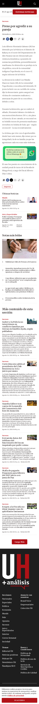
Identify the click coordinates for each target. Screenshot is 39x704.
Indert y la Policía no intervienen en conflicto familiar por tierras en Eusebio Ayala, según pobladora (17, 326)
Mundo (4, 198)
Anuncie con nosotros (26, 596)
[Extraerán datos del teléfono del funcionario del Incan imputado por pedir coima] (32, 437)
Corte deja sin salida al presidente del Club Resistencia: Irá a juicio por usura (13, 367)
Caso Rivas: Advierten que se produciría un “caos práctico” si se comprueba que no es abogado (20, 280)
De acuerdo (19, 700)
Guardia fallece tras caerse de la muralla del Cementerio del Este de (12, 407)
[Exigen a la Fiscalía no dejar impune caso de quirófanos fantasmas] (32, 506)
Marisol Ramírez (19, 225)
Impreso (7, 187)
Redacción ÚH (24, 355)
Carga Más (19, 542)
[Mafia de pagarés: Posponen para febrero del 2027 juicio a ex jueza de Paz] (32, 470)
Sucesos (5, 21)
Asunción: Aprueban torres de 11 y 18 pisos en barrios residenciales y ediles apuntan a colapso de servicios (20, 270)
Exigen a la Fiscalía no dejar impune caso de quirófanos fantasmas (13, 509)
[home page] (19, 4)
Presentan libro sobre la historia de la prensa (20, 299)
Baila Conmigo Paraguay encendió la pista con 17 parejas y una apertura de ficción (12, 219)
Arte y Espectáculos (9, 214)
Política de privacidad (16, 696)
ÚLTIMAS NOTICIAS (24, 12)
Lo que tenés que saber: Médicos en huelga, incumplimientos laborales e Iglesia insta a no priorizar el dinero (19, 290)
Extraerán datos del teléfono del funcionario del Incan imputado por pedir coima (15, 441)
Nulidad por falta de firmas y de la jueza (20, 262)
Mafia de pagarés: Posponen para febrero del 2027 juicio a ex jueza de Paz (13, 474)
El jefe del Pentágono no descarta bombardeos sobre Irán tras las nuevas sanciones (13, 203)
